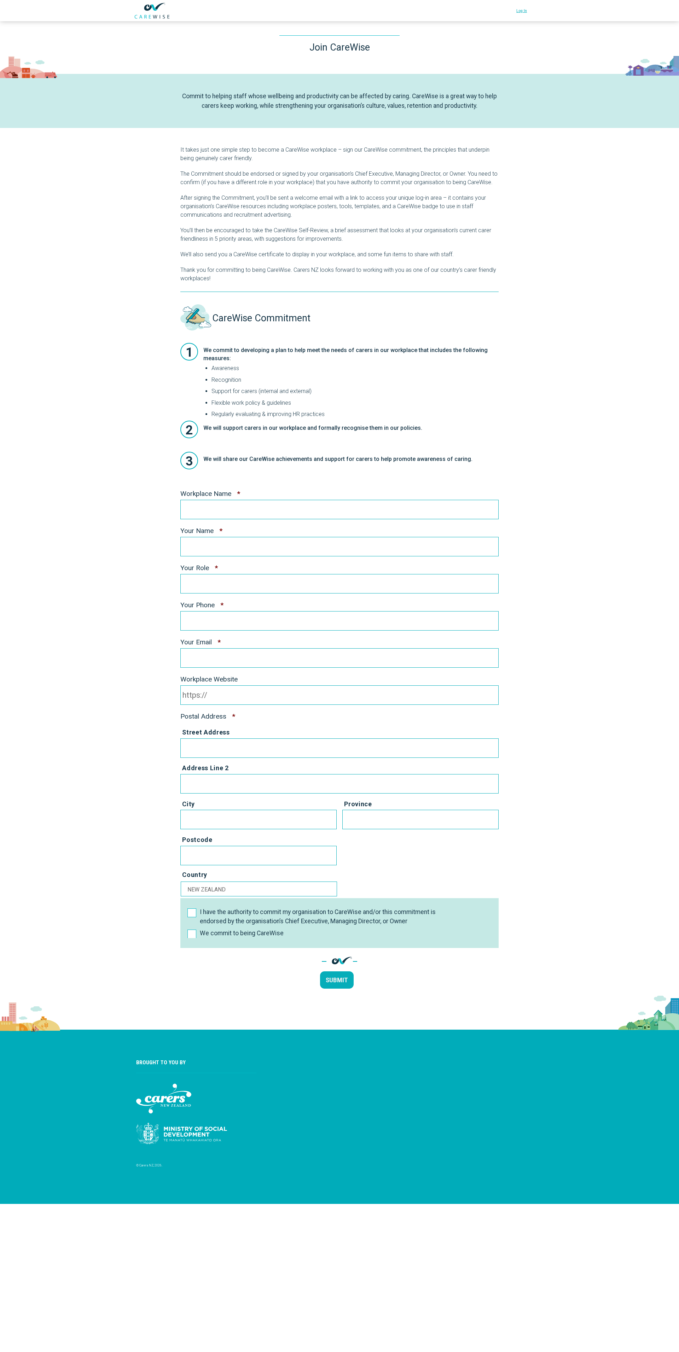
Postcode (197, 839)
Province (358, 804)
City (188, 804)
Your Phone (202, 605)
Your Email (200, 642)
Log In (521, 10)
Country (194, 874)
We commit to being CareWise (242, 933)
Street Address (206, 732)
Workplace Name (210, 494)
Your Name (201, 531)
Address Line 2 (205, 768)
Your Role (199, 568)
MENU (537, 9)
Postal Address (207, 716)
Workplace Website (209, 679)
